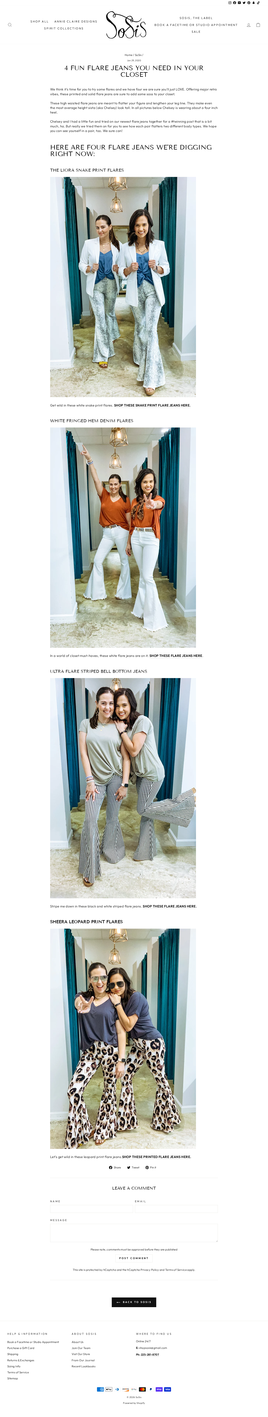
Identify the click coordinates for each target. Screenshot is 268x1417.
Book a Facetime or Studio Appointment (33, 1342)
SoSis (138, 55)
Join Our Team (81, 1348)
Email (141, 1201)
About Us (77, 1342)
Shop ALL (39, 21)
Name (55, 1201)
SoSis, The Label (196, 18)
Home (129, 55)
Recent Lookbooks (83, 1366)
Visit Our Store (81, 1354)
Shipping (12, 1354)
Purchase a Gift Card (20, 1348)
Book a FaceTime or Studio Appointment (196, 25)
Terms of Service (176, 1270)
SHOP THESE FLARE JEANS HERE (169, 906)
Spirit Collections (64, 28)
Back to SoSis (137, 1302)
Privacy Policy (150, 1270)
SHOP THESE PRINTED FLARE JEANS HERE (156, 1157)
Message (58, 1220)
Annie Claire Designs (75, 21)
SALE (196, 31)
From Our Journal (83, 1360)
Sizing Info (14, 1366)
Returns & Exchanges (20, 1360)
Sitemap (12, 1378)
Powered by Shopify (134, 1402)
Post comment (134, 1258)
